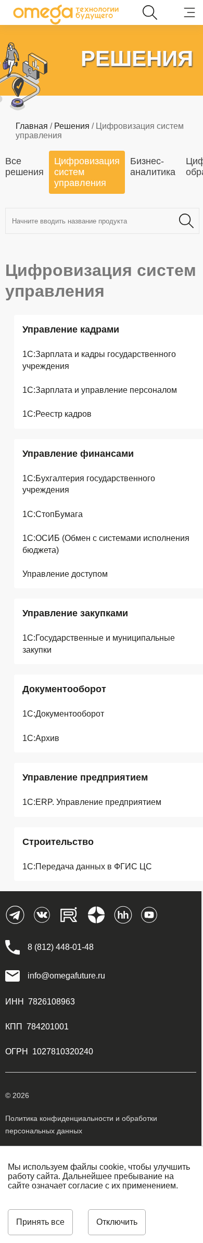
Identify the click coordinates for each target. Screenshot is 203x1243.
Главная (32, 126)
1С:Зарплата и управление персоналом (99, 390)
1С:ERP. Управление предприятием (91, 802)
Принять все (40, 1222)
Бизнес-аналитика (152, 166)
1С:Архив (40, 738)
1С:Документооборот (63, 713)
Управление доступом (65, 574)
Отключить (116, 1222)
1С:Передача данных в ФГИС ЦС (87, 866)
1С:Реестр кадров (57, 413)
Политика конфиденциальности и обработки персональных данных (81, 1124)
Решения (72, 126)
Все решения (24, 166)
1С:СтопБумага (52, 514)
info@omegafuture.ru (66, 975)
